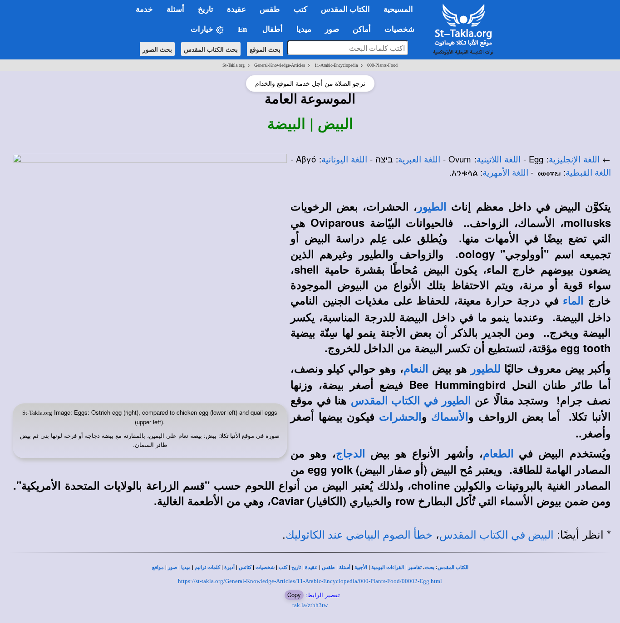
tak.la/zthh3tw (310, 605)
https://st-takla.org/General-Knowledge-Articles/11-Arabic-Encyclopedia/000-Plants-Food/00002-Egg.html (310, 581)
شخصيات (265, 567)
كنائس (245, 567)
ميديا (186, 567)
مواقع (158, 567)
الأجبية (360, 567)
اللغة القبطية (588, 172)
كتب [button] (300, 9)
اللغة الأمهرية (505, 172)
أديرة (229, 567)
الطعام (498, 454)
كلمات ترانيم (207, 567)
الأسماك (449, 417)
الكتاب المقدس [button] (345, 9)
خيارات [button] (203, 29)
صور (172, 567)
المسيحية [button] (398, 9)
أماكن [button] (362, 29)
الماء (573, 301)
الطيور (432, 207)
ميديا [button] (303, 29)
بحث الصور (157, 49)
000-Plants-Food (382, 65)
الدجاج (350, 454)
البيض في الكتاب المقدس (496, 535)
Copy (294, 594)
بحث (429, 567)
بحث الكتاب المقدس (211, 49)
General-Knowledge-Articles (279, 65)
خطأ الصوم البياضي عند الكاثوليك (359, 535)
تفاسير (415, 567)
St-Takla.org (233, 65)
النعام (415, 369)
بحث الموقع (265, 49)
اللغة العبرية (419, 159)
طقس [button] (270, 9)
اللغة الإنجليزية (574, 159)
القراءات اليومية (387, 567)
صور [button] (332, 29)
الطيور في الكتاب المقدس (411, 401)
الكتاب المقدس (453, 567)
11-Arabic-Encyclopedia (336, 65)
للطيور (486, 369)
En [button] (243, 29)
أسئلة (344, 567)
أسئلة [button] (175, 9)
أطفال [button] (272, 29)
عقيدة (311, 567)
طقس (328, 567)
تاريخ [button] (205, 9)
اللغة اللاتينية (499, 159)
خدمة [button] (144, 9)
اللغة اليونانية (344, 159)
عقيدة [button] (236, 9)
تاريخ (296, 567)
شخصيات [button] (402, 29)
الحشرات (400, 417)
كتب (283, 567)
